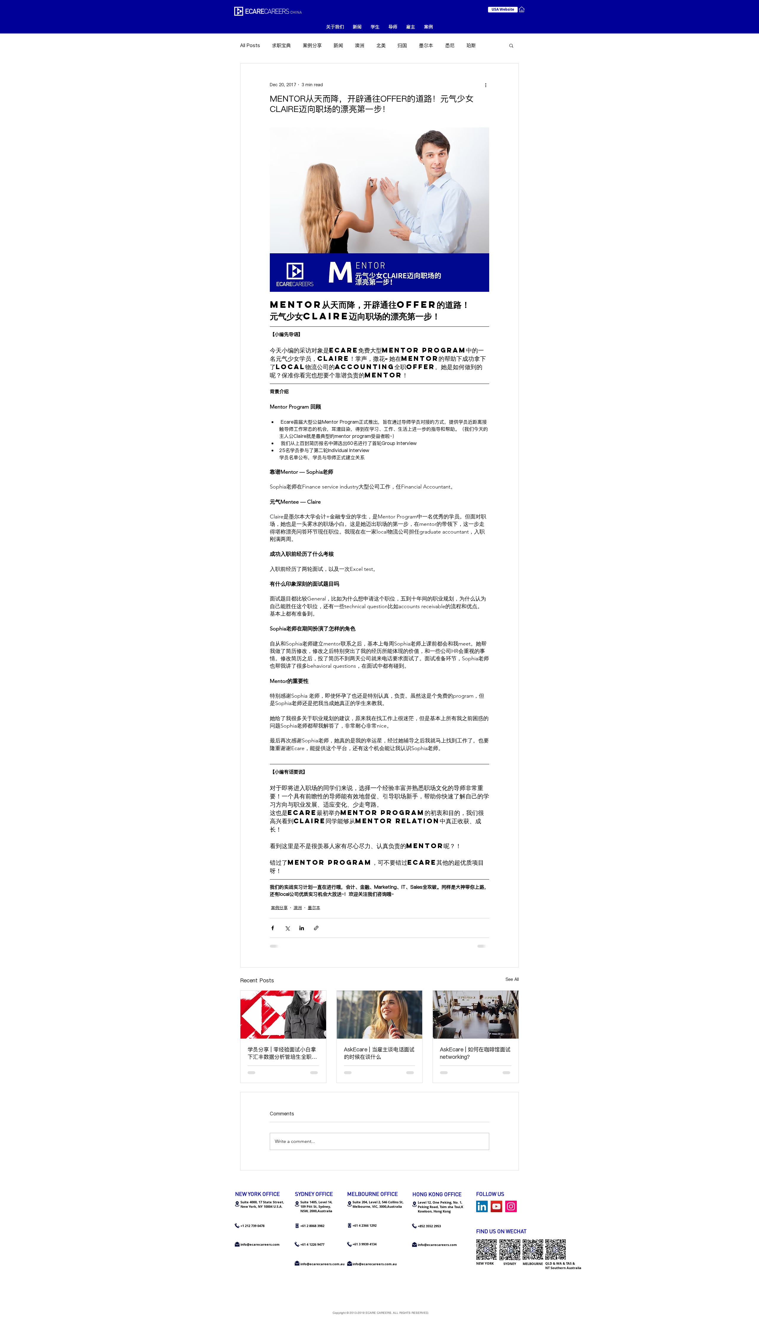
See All (512, 979)
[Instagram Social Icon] (511, 1206)
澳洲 (359, 45)
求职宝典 (281, 45)
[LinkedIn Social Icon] (482, 1206)
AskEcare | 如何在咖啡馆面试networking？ (475, 1053)
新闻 (338, 45)
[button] (511, 45)
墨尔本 (426, 45)
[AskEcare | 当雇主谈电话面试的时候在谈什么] (379, 1015)
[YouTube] (496, 1206)
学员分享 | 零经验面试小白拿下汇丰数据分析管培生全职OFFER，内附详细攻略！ (282, 1053)
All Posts (250, 45)
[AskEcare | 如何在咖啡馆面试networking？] (476, 1015)
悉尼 (450, 45)
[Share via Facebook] (272, 928)
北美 (381, 45)
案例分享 (312, 45)
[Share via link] (316, 928)
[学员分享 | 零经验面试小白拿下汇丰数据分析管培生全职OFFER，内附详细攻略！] (283, 1015)
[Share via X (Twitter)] (287, 928)
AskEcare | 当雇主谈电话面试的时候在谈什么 (379, 1053)
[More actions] (485, 84)
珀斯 (471, 45)
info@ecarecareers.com (437, 1244)
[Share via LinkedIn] (301, 928)
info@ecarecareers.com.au (375, 1264)
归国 (402, 45)
